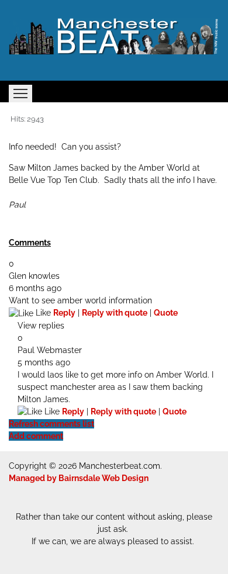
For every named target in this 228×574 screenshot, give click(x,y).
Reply (64, 312)
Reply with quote (114, 312)
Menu (20, 93)
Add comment (36, 436)
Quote (166, 312)
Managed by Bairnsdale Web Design (78, 478)
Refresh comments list (51, 423)
